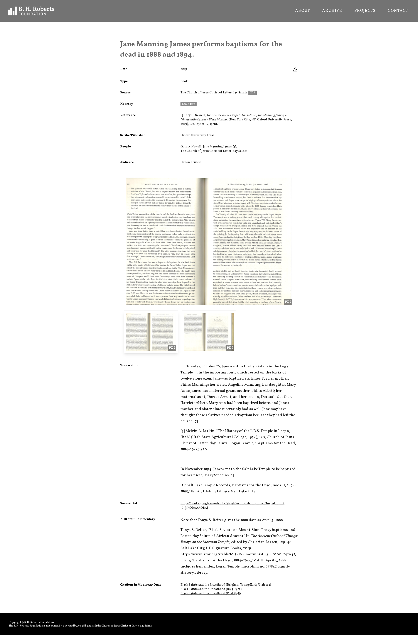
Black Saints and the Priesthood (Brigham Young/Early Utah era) (225, 585)
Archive (332, 11)
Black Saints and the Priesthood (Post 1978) (210, 593)
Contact (398, 11)
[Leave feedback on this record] (295, 69)
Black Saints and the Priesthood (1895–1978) (211, 589)
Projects (365, 11)
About (302, 11)
